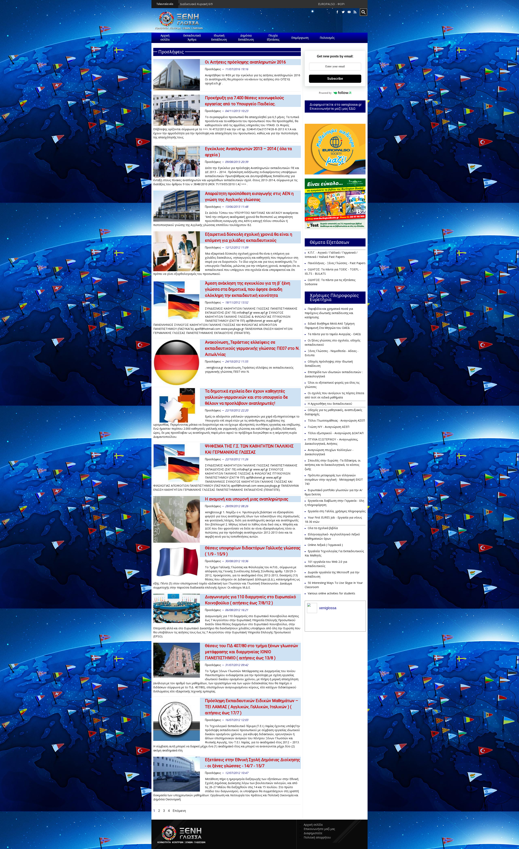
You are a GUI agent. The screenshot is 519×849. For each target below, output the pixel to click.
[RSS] (355, 12)
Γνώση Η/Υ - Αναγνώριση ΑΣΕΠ (328, 427)
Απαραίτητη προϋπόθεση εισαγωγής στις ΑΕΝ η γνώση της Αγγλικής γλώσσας (249, 196)
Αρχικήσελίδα (164, 37)
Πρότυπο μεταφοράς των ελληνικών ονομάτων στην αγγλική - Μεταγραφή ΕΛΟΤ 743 (334, 479)
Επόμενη (179, 811)
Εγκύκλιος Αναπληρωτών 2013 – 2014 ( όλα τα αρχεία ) (248, 151)
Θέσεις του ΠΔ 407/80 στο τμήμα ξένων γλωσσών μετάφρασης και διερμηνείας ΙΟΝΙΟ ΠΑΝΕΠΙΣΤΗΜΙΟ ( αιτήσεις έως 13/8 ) (251, 651)
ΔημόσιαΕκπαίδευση (246, 37)
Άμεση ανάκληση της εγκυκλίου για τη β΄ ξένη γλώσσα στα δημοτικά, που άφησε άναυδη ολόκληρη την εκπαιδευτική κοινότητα (247, 289)
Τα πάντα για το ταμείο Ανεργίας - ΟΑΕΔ (334, 334)
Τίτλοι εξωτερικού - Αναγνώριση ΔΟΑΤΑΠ (336, 433)
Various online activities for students (331, 593)
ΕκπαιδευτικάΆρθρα (192, 37)
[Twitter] (343, 12)
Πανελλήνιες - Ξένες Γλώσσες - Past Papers (337, 263)
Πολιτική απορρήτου (317, 837)
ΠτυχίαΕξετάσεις (273, 37)
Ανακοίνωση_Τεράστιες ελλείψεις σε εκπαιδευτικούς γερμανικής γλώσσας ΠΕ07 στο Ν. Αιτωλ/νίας (252, 348)
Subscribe (335, 78)
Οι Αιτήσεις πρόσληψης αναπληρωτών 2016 (245, 62)
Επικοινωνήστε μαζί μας (319, 829)
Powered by (325, 92)
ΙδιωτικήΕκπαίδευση (219, 37)
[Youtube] (349, 12)
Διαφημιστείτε (313, 833)
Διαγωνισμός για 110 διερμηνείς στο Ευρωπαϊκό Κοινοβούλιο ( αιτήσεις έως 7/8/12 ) (250, 599)
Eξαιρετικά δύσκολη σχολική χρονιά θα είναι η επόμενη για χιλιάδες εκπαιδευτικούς (248, 237)
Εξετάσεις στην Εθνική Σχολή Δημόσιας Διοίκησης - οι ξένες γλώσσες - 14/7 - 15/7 (252, 762)
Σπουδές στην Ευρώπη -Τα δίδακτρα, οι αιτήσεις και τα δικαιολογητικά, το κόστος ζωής (332, 464)
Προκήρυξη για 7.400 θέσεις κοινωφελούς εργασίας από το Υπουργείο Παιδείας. (244, 100)
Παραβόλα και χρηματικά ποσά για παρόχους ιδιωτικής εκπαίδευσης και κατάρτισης (329, 313)
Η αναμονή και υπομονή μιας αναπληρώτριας (246, 499)
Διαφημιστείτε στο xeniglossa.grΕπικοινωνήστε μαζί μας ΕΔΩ (336, 106)
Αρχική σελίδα (313, 824)
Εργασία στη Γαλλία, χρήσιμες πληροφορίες (337, 511)
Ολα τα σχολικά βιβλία (323, 528)
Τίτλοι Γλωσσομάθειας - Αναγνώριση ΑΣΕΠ (336, 420)
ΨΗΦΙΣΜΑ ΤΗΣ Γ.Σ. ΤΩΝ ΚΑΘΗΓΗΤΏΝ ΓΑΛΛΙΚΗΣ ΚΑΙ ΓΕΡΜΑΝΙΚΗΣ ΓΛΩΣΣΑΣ (249, 449)
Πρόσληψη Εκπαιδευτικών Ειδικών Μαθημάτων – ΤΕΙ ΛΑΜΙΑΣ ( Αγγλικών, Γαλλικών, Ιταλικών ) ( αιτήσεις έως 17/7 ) (251, 706)
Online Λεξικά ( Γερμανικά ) (325, 545)
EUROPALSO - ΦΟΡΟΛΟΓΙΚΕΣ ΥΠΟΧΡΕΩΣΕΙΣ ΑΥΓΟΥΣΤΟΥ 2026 (268, 4)
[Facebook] (337, 12)
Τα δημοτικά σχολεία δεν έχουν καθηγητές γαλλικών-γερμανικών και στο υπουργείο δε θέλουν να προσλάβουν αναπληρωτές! (246, 397)
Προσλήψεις (213, 69)
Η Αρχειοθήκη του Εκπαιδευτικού (330, 404)
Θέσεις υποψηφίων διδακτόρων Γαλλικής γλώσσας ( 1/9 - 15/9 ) (252, 551)
